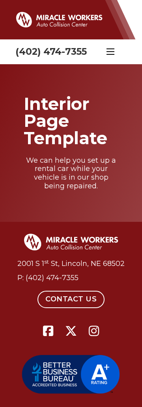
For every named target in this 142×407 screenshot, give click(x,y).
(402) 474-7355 (51, 51)
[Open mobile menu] (110, 51)
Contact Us (71, 299)
